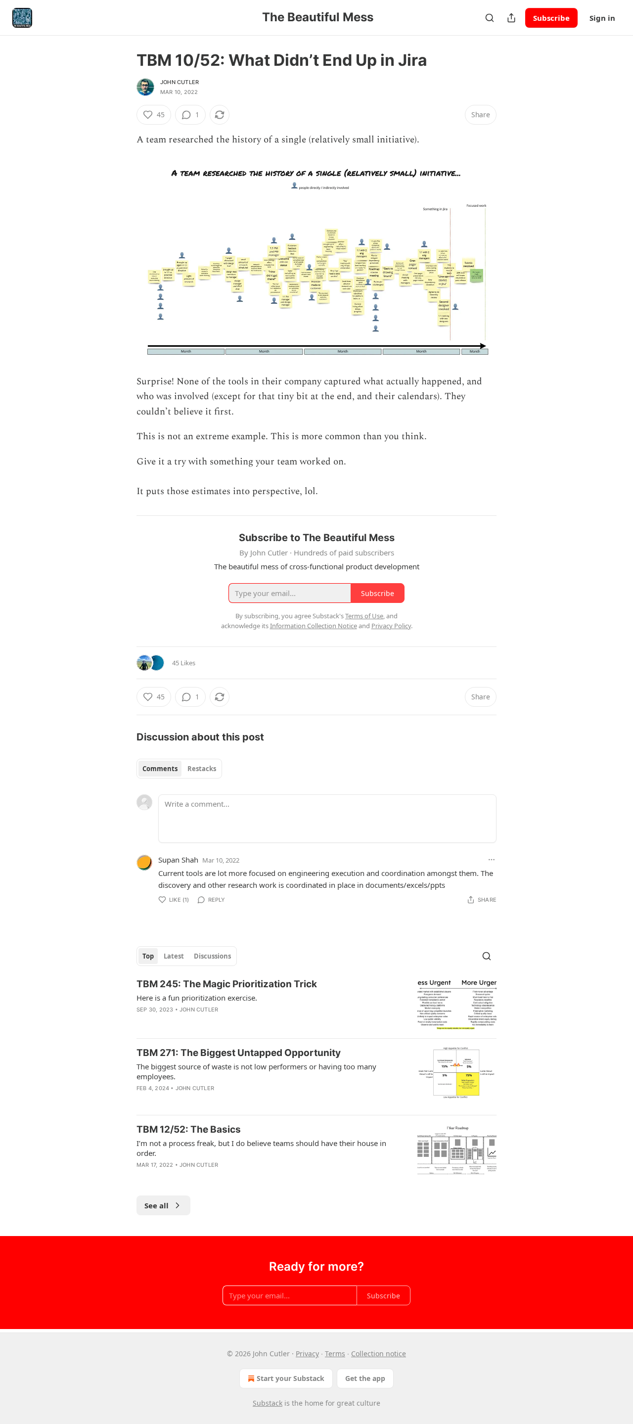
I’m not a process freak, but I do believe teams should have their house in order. (261, 1148)
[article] (316, 1004)
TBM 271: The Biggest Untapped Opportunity (238, 1052)
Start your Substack (290, 1378)
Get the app (365, 1378)
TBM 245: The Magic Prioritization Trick (226, 984)
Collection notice (378, 1353)
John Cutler (179, 82)
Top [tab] (148, 956)
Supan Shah (178, 860)
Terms (335, 1353)
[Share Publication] (511, 18)
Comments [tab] (160, 768)
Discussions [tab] (212, 956)
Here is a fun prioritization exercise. (196, 998)
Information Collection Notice (313, 625)
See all (156, 1205)
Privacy (307, 1353)
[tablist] (179, 769)
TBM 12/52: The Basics (188, 1129)
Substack (267, 1403)
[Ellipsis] (491, 860)
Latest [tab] (174, 956)
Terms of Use (364, 615)
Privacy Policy (391, 625)
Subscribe (551, 18)
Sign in (602, 18)
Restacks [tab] (201, 768)
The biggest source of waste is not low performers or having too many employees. (256, 1071)
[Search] (489, 18)
